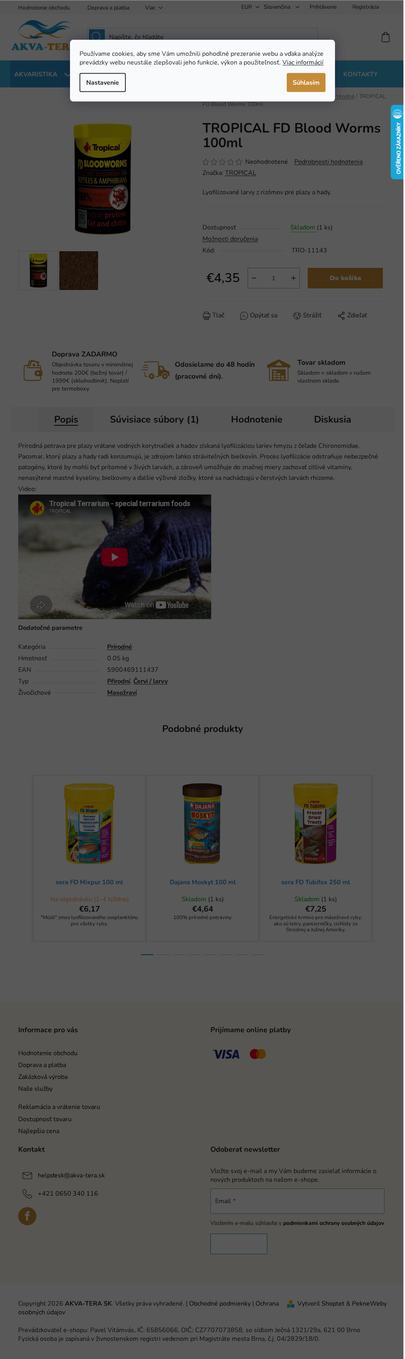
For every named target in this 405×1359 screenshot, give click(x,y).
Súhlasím (306, 82)
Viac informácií (303, 62)
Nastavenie (102, 82)
